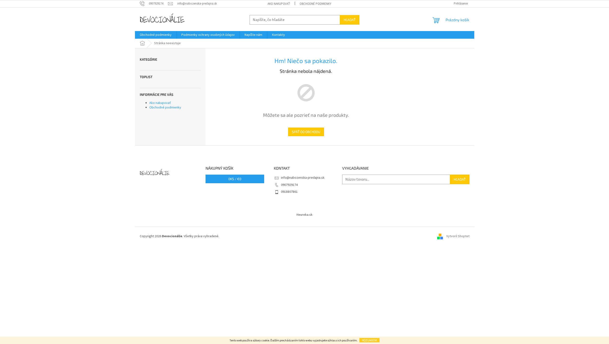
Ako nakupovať (279, 4)
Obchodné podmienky (315, 4)
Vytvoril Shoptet (457, 236)
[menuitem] (155, 35)
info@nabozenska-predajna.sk (302, 177)
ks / (234, 179)
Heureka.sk (304, 214)
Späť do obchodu (306, 132)
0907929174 (289, 185)
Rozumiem (369, 340)
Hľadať (350, 20)
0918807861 (289, 191)
